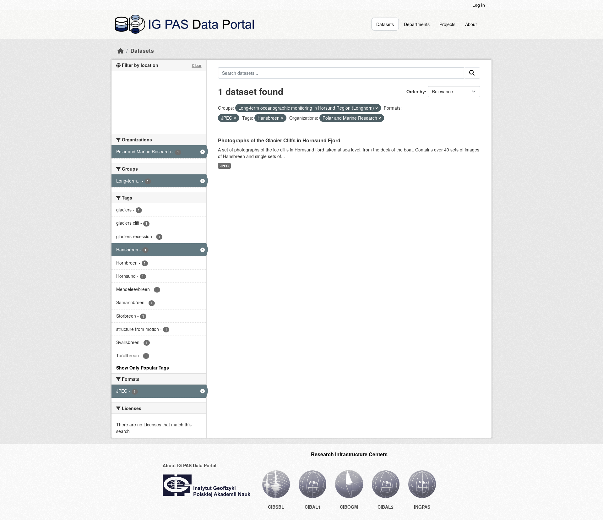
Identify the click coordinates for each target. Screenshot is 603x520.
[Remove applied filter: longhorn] (376, 108)
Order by (415, 91)
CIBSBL (276, 507)
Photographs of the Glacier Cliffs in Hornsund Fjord (279, 140)
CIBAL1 (313, 507)
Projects (447, 24)
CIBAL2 (386, 507)
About (471, 24)
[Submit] (472, 73)
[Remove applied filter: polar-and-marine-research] (379, 118)
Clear (197, 65)
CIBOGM (349, 507)
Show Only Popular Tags (142, 367)
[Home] (120, 50)
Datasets (385, 24)
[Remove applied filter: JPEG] (235, 118)
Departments (417, 24)
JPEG (224, 165)
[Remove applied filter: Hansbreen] (282, 118)
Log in (478, 5)
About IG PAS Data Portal (189, 465)
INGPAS (422, 507)
